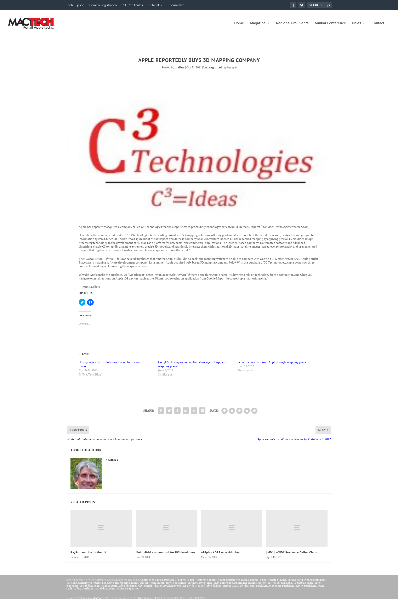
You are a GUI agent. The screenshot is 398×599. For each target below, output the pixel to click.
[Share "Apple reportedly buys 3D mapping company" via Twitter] (169, 410)
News (356, 23)
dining (224, 582)
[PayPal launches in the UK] (101, 528)
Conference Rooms (89, 582)
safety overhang (83, 588)
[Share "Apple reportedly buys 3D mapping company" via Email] (202, 410)
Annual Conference (330, 23)
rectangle (181, 582)
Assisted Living (277, 580)
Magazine (258, 23)
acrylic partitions (305, 585)
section (261, 582)
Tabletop (298, 582)
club (216, 582)
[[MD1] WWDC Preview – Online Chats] (297, 528)
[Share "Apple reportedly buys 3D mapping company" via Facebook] (161, 410)
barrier (272, 582)
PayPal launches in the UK (88, 552)
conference (205, 582)
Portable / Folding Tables (179, 580)
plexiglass (72, 585)
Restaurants (157, 582)
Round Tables (258, 580)
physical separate (127, 588)
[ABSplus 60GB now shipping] (231, 528)
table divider (126, 585)
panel (318, 582)
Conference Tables (151, 580)
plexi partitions (258, 585)
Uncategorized (212, 67)
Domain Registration (103, 5)
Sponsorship (176, 5)
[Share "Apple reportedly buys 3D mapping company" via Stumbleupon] (194, 410)
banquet (193, 582)
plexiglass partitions (281, 585)
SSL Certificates (132, 5)
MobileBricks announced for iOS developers (165, 552)
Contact (378, 23)
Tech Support (75, 5)
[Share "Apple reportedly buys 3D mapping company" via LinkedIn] (186, 410)
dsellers (179, 67)
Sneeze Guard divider (235, 585)
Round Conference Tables (233, 580)
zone (289, 582)
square (309, 582)
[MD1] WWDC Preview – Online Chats (291, 552)
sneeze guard (110, 585)
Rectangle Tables (206, 580)
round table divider (209, 585)
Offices (144, 582)
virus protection (163, 585)
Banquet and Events (300, 580)
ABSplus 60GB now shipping (220, 552)
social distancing (90, 585)
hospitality (249, 582)
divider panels (143, 585)
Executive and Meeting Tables (120, 582)
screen (281, 582)
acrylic (170, 582)
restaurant (235, 582)
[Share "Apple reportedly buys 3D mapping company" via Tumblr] (177, 410)
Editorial (153, 5)
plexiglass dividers (185, 585)
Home (239, 23)
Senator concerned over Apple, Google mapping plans (272, 362)
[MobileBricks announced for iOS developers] (166, 528)
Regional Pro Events (292, 23)
